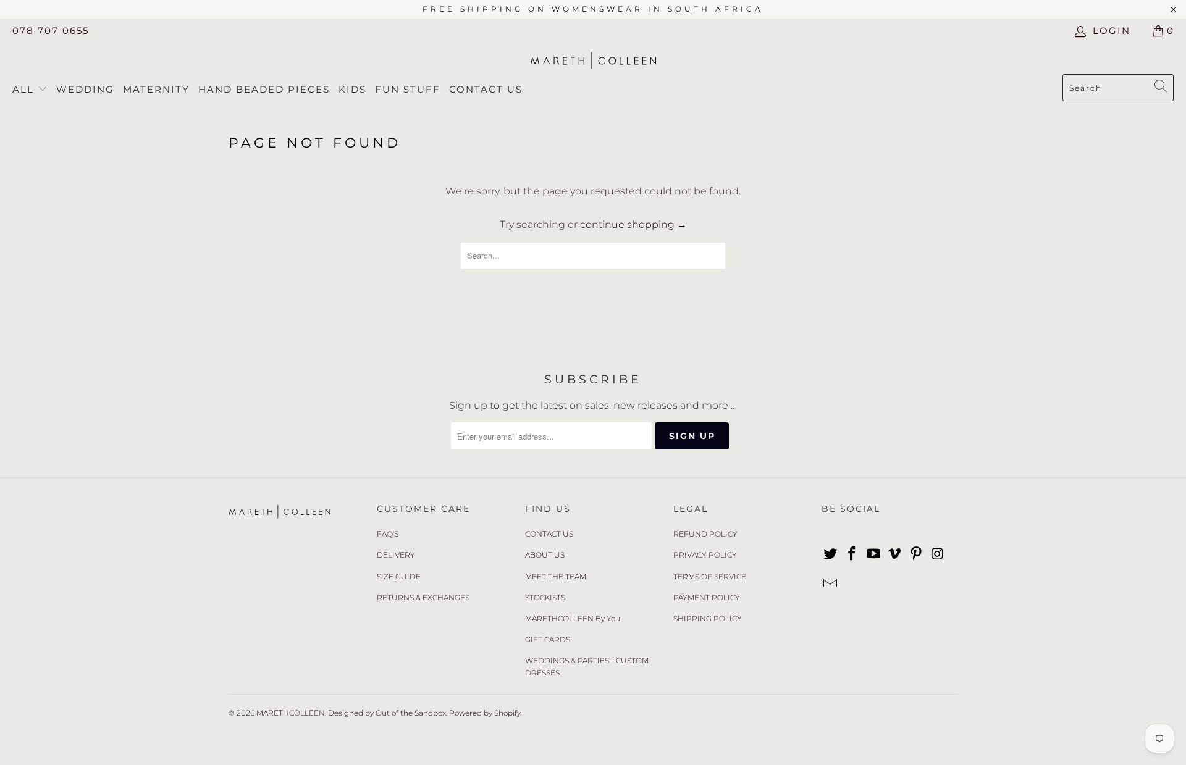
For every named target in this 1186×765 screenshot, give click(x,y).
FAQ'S (387, 533)
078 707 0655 (50, 30)
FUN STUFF (407, 89)
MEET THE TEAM (555, 576)
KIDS (352, 89)
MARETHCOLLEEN (290, 712)
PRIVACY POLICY (705, 554)
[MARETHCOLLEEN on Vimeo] (895, 554)
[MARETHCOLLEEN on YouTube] (873, 554)
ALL (25, 89)
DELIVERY (396, 554)
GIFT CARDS (547, 639)
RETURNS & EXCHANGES (423, 597)
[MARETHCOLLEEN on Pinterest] (916, 554)
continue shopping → (633, 224)
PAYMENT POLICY (706, 597)
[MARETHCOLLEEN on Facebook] (852, 554)
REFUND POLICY (705, 533)
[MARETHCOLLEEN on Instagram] (937, 554)
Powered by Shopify (485, 712)
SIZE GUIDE (399, 576)
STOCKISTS (545, 597)
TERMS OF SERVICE (709, 576)
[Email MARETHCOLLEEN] (831, 584)
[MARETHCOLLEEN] (593, 61)
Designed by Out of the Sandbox (387, 712)
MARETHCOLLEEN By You (572, 618)
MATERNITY (156, 89)
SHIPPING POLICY (707, 618)
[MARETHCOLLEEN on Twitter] (831, 554)
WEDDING (85, 89)
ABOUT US (545, 554)
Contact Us (486, 89)
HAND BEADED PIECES (264, 89)
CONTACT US (549, 533)
